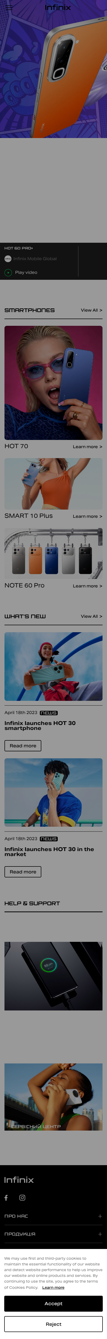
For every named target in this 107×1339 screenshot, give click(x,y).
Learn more (53, 1287)
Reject (53, 1324)
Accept (53, 1303)
